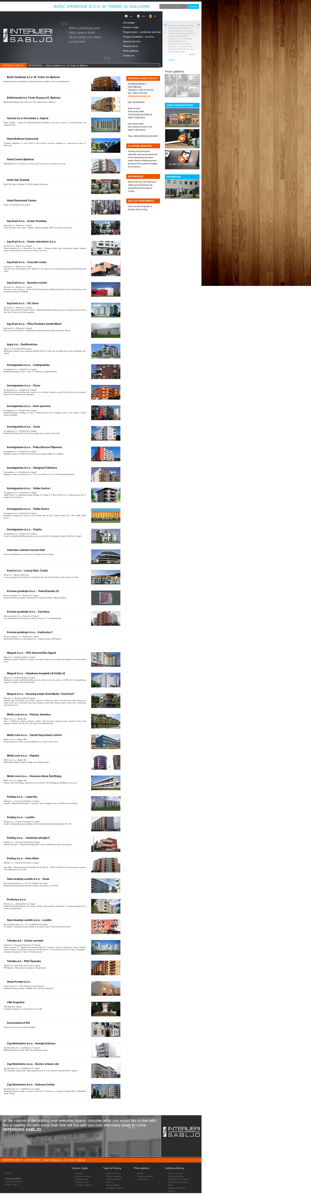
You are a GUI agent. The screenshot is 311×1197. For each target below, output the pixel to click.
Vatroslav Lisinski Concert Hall (26, 550)
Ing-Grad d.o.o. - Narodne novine (27, 282)
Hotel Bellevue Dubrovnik (22, 138)
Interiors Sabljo (80, 1168)
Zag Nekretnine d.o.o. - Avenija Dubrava (31, 1043)
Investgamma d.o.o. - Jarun (23, 426)
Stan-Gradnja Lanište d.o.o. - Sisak (28, 879)
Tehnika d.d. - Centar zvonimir (25, 940)
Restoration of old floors (178, 1179)
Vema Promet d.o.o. (19, 981)
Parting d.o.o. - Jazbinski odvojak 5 (28, 837)
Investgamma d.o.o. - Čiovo (23, 385)
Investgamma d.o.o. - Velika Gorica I (28, 488)
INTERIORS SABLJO (13, 65)
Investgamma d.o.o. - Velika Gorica (28, 509)
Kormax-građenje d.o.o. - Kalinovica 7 (30, 632)
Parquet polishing (176, 1176)
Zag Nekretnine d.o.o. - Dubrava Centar (31, 1084)
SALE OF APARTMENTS (141, 201)
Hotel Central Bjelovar (20, 159)
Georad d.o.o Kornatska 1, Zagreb (27, 118)
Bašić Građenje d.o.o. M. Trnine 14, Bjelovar (67, 65)
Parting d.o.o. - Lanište (21, 817)
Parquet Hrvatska (83, 1176)
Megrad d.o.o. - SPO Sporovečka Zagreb (31, 652)
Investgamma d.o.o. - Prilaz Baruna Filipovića (34, 447)
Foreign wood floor (114, 1176)
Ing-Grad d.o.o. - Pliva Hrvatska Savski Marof (34, 323)
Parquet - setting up (83, 1185)
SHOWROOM (174, 176)
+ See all (170, 60)
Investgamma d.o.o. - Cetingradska (28, 365)
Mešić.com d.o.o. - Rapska (23, 755)
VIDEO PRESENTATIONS (180, 105)
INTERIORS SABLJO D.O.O (142, 78)
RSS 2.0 (8, 1173)
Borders (140, 1173)
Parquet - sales (82, 1182)
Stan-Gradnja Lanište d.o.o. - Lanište (29, 920)
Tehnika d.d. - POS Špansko (24, 961)
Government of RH (18, 1023)
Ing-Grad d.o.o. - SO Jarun (23, 303)
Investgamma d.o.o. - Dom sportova (29, 406)
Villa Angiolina (15, 1002)
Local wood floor (113, 1173)
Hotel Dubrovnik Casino (21, 200)
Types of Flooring (112, 1168)
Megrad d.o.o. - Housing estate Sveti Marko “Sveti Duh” (41, 694)
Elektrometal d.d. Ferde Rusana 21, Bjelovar (34, 97)
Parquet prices (81, 1179)
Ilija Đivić (192, 54)
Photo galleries (174, 71)
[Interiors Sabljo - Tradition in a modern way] (27, 47)
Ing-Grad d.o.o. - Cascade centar (26, 262)
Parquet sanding (175, 1173)
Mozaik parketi (112, 1185)
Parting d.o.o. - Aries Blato (23, 858)
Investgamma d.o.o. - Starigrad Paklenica (32, 467)
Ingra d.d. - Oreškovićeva (22, 344)
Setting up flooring (174, 1168)
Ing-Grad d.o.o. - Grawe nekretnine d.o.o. (31, 241)
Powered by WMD (13, 1179)
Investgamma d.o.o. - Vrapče (24, 529)
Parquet (78, 1173)
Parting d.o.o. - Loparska (22, 796)
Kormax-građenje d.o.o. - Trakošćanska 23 (33, 591)
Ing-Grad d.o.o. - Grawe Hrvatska (27, 221)
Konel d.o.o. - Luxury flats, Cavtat (27, 570)
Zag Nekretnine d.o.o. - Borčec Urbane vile (33, 1064)
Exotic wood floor (113, 1179)
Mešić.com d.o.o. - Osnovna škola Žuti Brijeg (34, 776)
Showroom (142, 1179)
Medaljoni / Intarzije (114, 1188)
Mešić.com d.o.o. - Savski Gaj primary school (34, 735)
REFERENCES (35, 65)
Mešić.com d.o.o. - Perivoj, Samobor (29, 714)
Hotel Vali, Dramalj (18, 180)
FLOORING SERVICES (140, 146)
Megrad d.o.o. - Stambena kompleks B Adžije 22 (36, 673)
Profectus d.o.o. (16, 899)
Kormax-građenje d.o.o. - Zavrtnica (28, 611)
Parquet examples (145, 1176)
